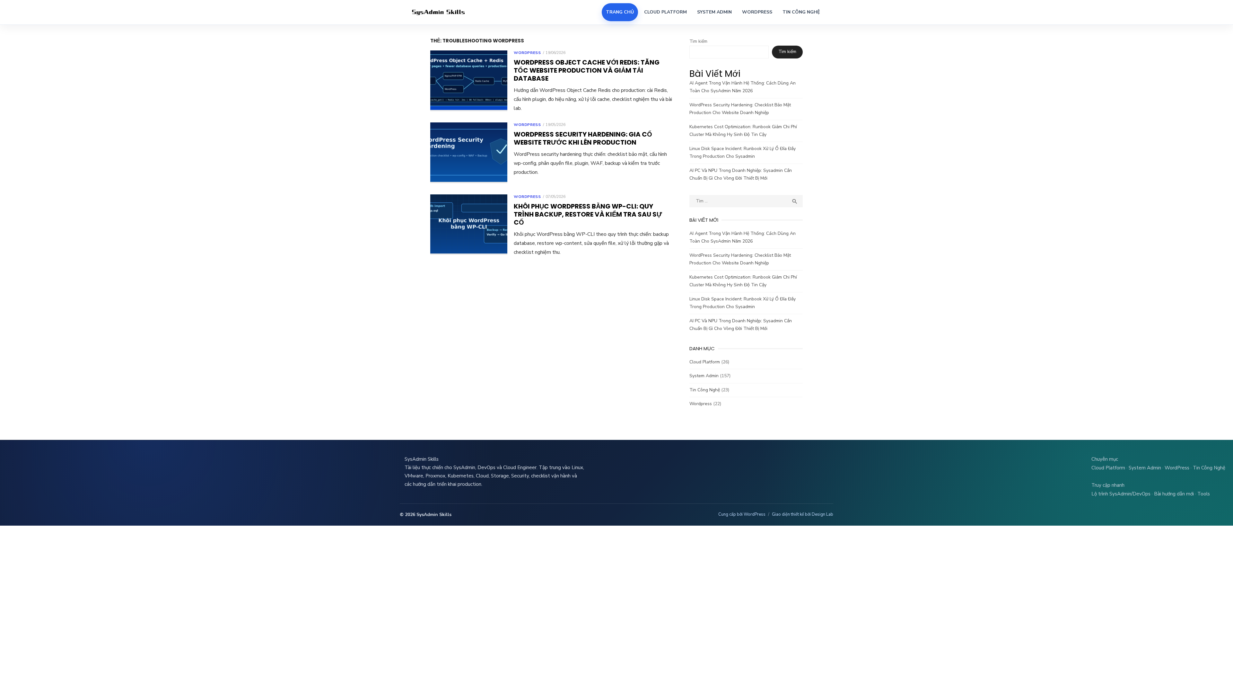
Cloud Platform (665, 12)
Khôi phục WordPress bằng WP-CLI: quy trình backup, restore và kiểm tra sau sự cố (588, 214)
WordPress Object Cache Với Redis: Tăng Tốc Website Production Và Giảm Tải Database (587, 70)
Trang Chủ (620, 12)
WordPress (757, 12)
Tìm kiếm (698, 41)
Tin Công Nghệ (801, 12)
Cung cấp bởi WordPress (741, 514)
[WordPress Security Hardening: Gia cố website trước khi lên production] (468, 152)
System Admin (714, 12)
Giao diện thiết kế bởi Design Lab (802, 514)
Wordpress (527, 52)
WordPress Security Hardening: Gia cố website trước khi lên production (583, 138)
